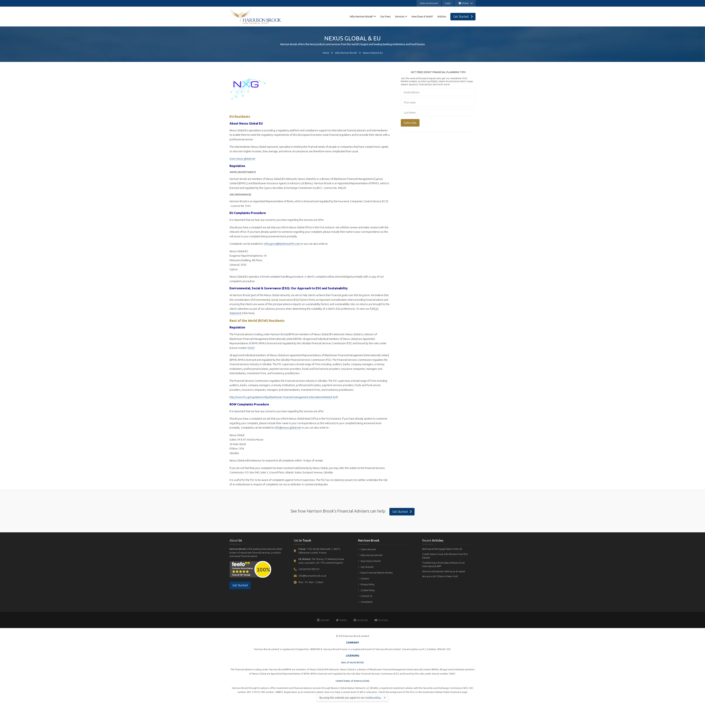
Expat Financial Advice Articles (377, 572)
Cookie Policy (368, 590)
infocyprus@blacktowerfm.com (282, 243)
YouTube (382, 620)
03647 (251, 347)
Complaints (367, 601)
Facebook (362, 620)
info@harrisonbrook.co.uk (312, 575)
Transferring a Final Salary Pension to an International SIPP (443, 564)
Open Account (368, 549)
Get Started (400, 511)
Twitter (343, 620)
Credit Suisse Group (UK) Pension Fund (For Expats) (445, 556)
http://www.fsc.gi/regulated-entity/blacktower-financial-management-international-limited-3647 (283, 397)
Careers (365, 578)
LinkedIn (324, 620)
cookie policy (373, 697)
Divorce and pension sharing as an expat (443, 571)
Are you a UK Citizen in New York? (440, 576)
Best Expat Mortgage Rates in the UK (442, 549)
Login (448, 3)
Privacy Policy (368, 584)
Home (326, 52)
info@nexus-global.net (288, 427)
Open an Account (429, 3)
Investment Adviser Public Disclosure (442, 692)
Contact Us (366, 596)
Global (465, 3)
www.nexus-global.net (242, 158)
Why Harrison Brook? (346, 52)
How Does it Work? (371, 561)
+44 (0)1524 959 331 (309, 569)
